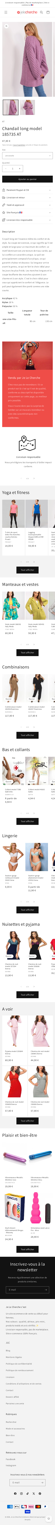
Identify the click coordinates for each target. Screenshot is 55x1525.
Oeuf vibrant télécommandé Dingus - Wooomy (14, 1230)
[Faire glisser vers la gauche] (21, 478)
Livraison (10, 1377)
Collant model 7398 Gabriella (13, 790)
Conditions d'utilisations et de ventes (24, 1383)
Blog (8, 1350)
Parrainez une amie (15, 1403)
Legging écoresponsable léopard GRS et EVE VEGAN (36, 535)
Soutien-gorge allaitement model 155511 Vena (35, 877)
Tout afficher (27, 569)
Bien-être (10, 1435)
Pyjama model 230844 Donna (14, 1052)
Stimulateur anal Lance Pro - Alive (40, 1229)
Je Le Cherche (16, 1517)
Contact (9, 1390)
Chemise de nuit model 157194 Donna (11, 966)
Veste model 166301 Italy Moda (13, 625)
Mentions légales (14, 1357)
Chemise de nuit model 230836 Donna (40, 1103)
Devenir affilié (12, 1397)
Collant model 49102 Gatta (36, 790)
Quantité (6, 163)
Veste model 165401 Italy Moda (36, 625)
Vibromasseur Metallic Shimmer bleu (40, 1178)
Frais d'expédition (19, 145)
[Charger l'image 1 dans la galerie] (10, 107)
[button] (6, 12)
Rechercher (11, 1422)
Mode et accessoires (15, 1428)
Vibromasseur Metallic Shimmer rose (14, 1178)
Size (4, 150)
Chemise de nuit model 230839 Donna (14, 1103)
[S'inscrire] (46, 1289)
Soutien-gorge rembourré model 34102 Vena (12, 877)
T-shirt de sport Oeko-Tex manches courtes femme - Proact (12, 535)
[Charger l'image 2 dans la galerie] (27, 107)
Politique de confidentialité (19, 1363)
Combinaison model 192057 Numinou (36, 708)
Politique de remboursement (20, 1370)
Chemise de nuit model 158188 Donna (34, 966)
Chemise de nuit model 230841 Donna (40, 1052)
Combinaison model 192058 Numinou (13, 708)
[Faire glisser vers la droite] (34, 478)
